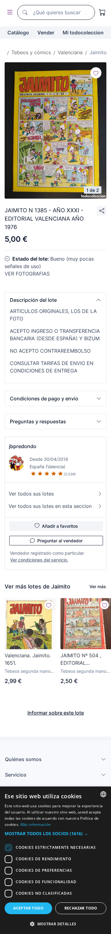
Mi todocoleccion (83, 32)
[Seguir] (95, 72)
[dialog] (55, 860)
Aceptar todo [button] (28, 908)
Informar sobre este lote (55, 713)
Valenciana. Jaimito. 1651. (28, 659)
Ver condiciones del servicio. (39, 559)
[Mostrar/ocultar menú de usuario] (8, 12)
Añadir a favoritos (60, 526)
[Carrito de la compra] (102, 12)
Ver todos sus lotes (31, 494)
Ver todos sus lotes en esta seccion (50, 506)
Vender (45, 32)
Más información (35, 824)
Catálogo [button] (18, 32)
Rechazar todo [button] (80, 908)
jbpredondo (22, 446)
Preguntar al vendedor (60, 540)
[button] (55, 300)
